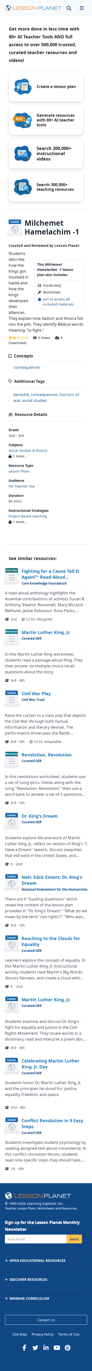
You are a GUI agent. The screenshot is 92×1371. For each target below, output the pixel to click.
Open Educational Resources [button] (38, 1260)
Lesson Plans (19, 471)
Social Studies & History (28, 450)
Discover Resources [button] (28, 1279)
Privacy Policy (42, 1334)
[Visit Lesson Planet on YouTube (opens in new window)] (57, 1348)
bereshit (21, 394)
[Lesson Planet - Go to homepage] (33, 8)
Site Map (20, 1334)
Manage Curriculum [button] (29, 1298)
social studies (34, 400)
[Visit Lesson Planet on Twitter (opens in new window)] (35, 1348)
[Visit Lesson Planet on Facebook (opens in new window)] (24, 1348)
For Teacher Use (22, 486)
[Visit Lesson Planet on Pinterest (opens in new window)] (68, 1348)
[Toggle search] (69, 8)
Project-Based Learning (28, 516)
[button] (81, 8)
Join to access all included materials (58, 301)
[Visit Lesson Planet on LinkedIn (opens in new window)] (46, 1348)
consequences (26, 367)
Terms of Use (68, 1334)
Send (74, 1239)
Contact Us (46, 1320)
